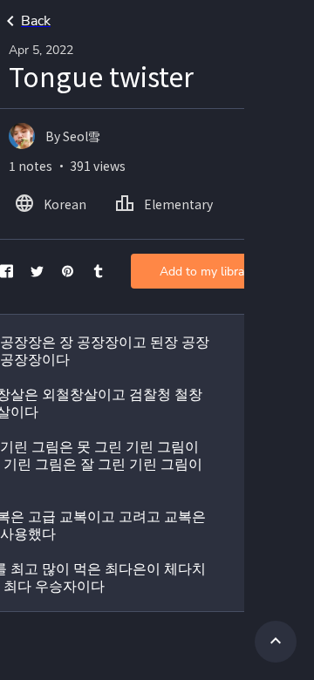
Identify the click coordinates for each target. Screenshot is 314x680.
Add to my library (207, 271)
